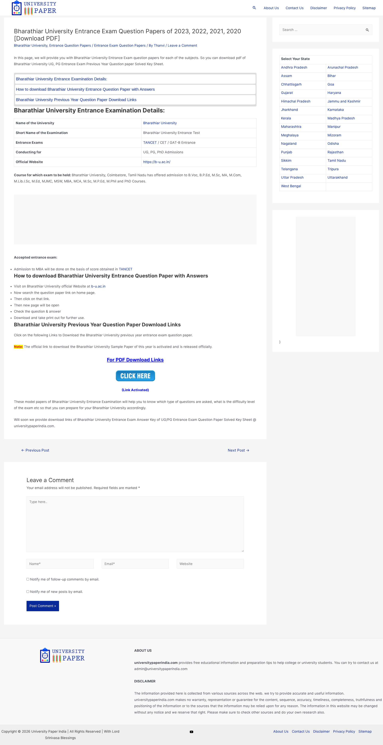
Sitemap (369, 8)
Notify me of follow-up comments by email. (64, 579)
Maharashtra (291, 127)
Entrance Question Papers (70, 45)
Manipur (334, 127)
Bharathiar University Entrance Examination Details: (61, 79)
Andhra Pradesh (294, 67)
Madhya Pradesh (341, 118)
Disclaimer (318, 8)
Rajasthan (336, 152)
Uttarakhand (338, 177)
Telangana (289, 169)
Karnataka (336, 110)
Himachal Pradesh (295, 101)
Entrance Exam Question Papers (120, 45)
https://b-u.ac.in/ (156, 162)
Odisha (333, 144)
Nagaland (289, 144)
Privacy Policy (345, 8)
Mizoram (334, 135)
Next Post (238, 450)
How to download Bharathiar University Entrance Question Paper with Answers (85, 89)
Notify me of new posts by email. (56, 592)
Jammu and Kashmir (344, 101)
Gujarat (287, 93)
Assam (286, 76)
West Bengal (291, 186)
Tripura (333, 169)
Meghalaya (290, 135)
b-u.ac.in (98, 286)
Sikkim (286, 160)
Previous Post (35, 450)
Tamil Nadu (337, 160)
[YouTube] (191, 732)
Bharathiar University (30, 45)
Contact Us (295, 8)
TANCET (150, 143)
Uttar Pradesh (292, 177)
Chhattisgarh (291, 84)
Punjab (286, 152)
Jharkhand (289, 110)
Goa (331, 84)
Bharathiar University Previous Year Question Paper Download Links (76, 99)
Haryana (334, 93)
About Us (271, 8)
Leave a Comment (182, 45)
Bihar (332, 76)
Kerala (286, 118)
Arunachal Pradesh (343, 67)
